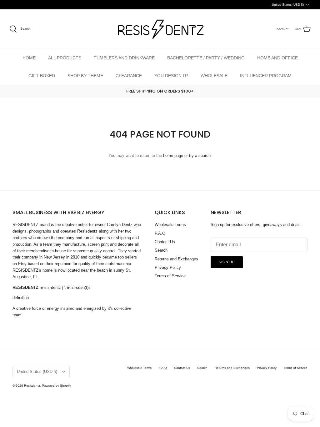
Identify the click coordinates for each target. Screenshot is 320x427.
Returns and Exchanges (176, 259)
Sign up (227, 262)
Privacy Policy (168, 267)
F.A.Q (160, 233)
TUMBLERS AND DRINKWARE (124, 57)
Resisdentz (32, 385)
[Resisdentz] (160, 29)
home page (173, 155)
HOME (29, 57)
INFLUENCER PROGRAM (266, 75)
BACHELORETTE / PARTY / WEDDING (206, 57)
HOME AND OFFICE (277, 57)
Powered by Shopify (56, 385)
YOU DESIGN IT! (171, 75)
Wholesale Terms (170, 224)
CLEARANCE (129, 75)
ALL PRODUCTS (64, 57)
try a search (200, 155)
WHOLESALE (214, 75)
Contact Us (165, 241)
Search (161, 250)
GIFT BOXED (41, 75)
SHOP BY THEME (85, 75)
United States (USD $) (288, 4)
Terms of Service (170, 276)
